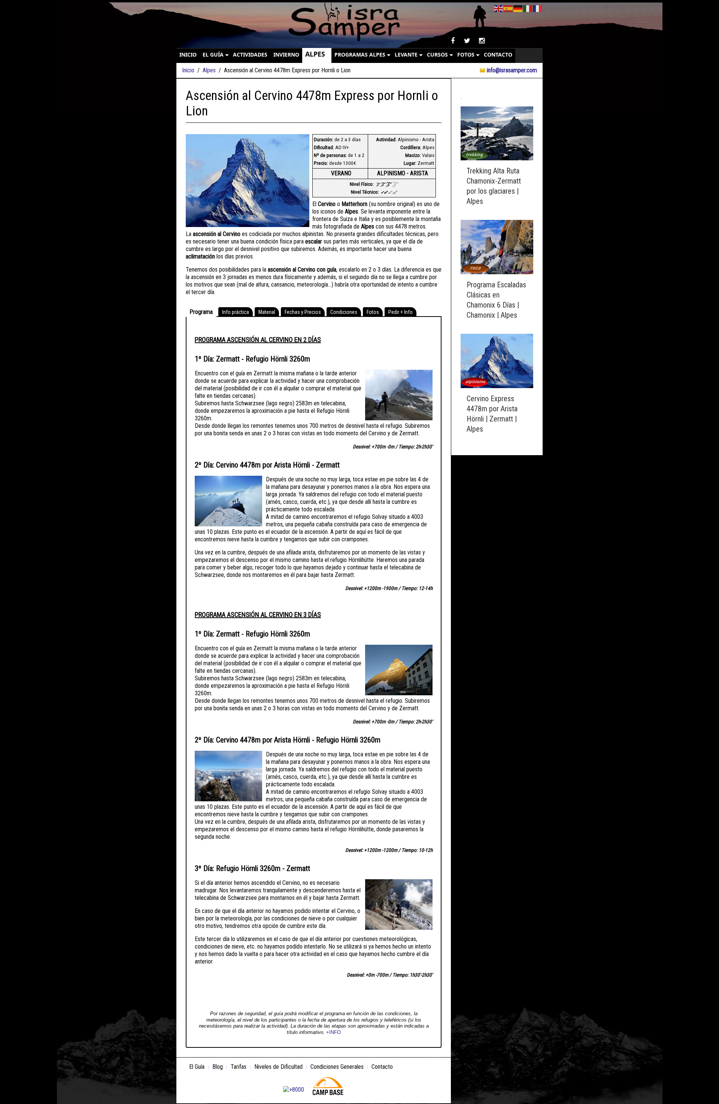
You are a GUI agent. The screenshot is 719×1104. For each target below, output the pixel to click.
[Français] (538, 8)
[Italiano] (528, 8)
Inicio (188, 70)
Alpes (209, 70)
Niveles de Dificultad (278, 1066)
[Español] (508, 8)
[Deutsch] (518, 8)
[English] (499, 8)
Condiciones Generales (337, 1066)
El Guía (196, 1066)
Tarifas (238, 1066)
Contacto (382, 1066)
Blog (217, 1066)
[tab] (201, 312)
